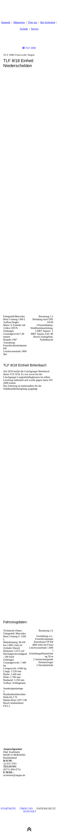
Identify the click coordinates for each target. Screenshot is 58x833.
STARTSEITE (8, 808)
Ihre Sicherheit (47, 22)
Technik (24, 28)
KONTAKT (29, 811)
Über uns (32, 22)
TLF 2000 (30, 48)
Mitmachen (19, 22)
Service (35, 28)
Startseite (5, 22)
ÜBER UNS (26, 808)
